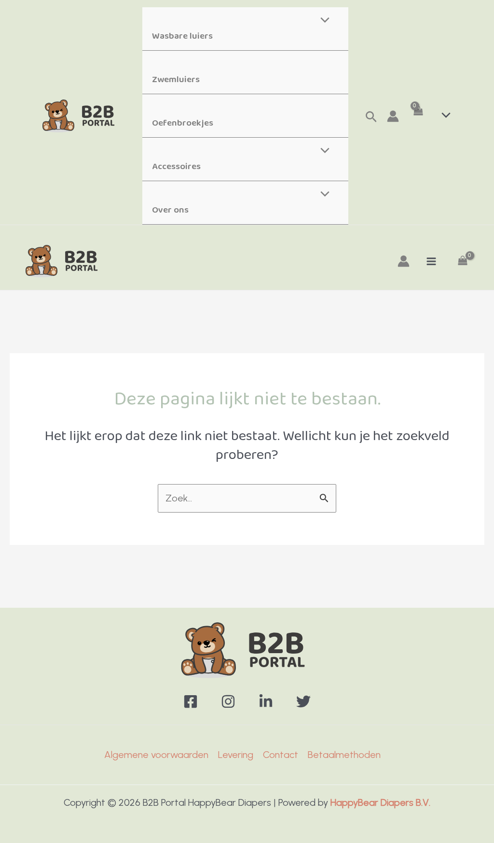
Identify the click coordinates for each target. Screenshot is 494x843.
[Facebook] (190, 701)
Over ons (170, 210)
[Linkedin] (265, 701)
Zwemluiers (176, 79)
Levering (235, 754)
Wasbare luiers (182, 36)
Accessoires (176, 166)
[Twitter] (303, 701)
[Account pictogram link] (393, 116)
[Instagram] (228, 701)
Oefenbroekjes (182, 123)
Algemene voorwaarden (156, 754)
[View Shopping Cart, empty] (418, 116)
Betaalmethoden (344, 754)
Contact (280, 754)
